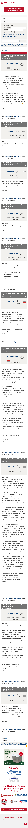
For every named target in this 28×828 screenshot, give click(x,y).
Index (3, 16)
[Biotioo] (14, 757)
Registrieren (13, 36)
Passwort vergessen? (9, 34)
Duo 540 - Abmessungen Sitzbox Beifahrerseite (14, 45)
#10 (25, 690)
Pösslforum (11, 44)
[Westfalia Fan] (14, 778)
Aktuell (4, 18)
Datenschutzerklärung (11, 817)
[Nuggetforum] (14, 772)
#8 (25, 461)
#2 (25, 126)
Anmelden (8, 116)
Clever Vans (19, 44)
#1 (25, 58)
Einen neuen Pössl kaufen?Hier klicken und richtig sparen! (15, 9)
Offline (8, 68)
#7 (25, 351)
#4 (25, 208)
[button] (26, 2)
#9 (25, 608)
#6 (25, 296)
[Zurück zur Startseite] (8, 2)
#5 (25, 248)
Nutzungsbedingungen (19, 819)
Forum (4, 44)
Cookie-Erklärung (7, 819)
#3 (25, 165)
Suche (3, 21)
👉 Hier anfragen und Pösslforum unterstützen (14, 809)
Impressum (20, 817)
